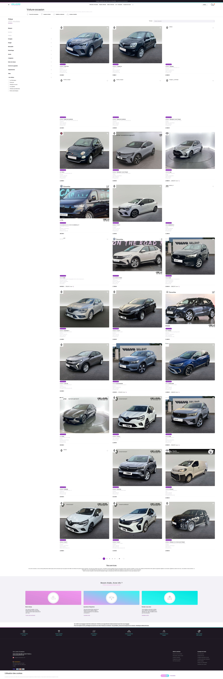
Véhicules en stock (13, 84)
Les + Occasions (118, 4)
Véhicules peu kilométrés (15, 88)
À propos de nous (127, 4)
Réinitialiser (10, 23)
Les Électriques (13, 80)
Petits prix (12, 82)
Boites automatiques (14, 90)
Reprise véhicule (102, 4)
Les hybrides (12, 86)
